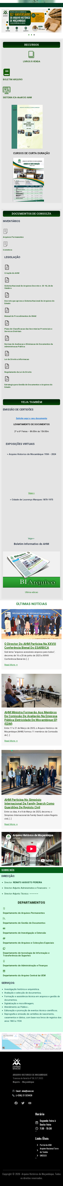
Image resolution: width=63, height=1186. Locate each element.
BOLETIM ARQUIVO (13, 79)
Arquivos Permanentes (13, 237)
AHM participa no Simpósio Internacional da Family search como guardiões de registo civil (29, 803)
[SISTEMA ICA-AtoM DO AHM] (6, 90)
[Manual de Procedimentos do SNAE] (7, 310)
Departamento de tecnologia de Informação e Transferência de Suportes (26, 954)
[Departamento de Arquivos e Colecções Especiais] (4, 938)
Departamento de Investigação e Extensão (24, 933)
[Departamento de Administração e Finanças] (4, 961)
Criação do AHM (11, 273)
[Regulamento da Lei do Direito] (7, 366)
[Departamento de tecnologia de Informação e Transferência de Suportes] (4, 948)
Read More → (11, 664)
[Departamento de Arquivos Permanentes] (4, 908)
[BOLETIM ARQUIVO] (6, 72)
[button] (28, 34)
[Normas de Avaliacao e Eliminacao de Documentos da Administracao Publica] (7, 338)
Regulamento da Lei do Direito (18, 372)
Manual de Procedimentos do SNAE (20, 316)
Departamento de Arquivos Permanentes (24, 913)
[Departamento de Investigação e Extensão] (4, 928)
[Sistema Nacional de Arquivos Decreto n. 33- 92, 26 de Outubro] (7, 280)
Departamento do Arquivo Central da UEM (24, 975)
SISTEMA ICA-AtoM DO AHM (17, 97)
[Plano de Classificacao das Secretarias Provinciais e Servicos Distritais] (7, 323)
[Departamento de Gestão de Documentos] (4, 918)
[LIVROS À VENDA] (31, 54)
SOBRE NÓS (7, 870)
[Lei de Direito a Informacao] (7, 353)
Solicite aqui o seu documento (31, 418)
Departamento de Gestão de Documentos (24, 923)
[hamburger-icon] (59, 5)
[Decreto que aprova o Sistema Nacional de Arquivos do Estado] (7, 295)
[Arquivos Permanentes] (5, 231)
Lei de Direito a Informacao (16, 359)
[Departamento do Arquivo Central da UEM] (4, 971)
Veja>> (31, 493)
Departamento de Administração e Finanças (25, 965)
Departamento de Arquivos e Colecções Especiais (28, 943)
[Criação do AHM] (7, 267)
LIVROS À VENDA (31, 61)
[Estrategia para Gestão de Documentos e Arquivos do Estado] (7, 378)
